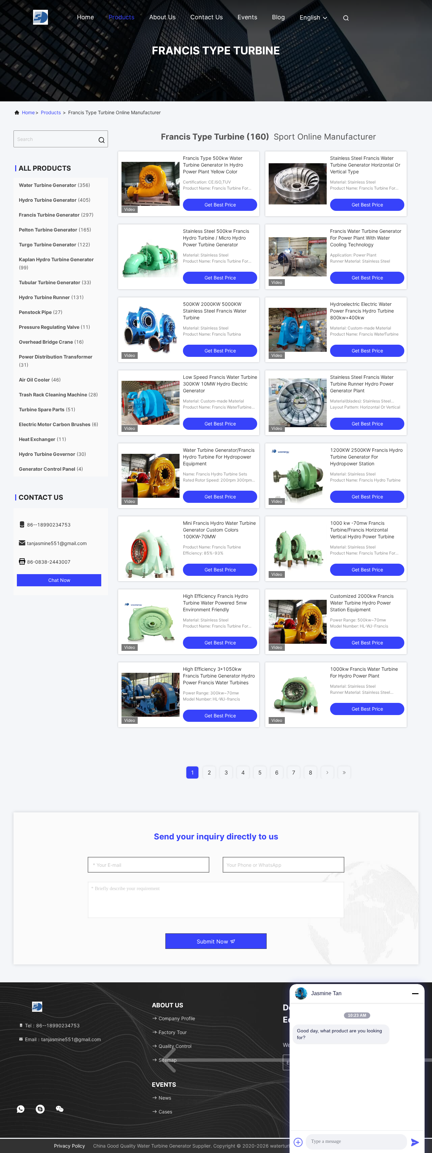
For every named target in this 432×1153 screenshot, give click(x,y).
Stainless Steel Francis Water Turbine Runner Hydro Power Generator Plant (362, 383)
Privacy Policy (69, 1146)
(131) (51, 297)
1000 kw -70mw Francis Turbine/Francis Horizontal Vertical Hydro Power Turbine (362, 529)
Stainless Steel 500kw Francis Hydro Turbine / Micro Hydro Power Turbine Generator (216, 237)
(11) (54, 327)
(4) (51, 469)
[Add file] (298, 1142)
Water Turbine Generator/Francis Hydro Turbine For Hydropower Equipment (218, 456)
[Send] (415, 1142)
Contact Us (206, 17)
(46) (40, 380)
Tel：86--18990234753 (52, 1025)
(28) (58, 394)
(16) (51, 342)
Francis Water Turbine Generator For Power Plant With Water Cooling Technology (365, 237)
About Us (162, 17)
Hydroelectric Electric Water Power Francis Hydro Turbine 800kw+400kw (362, 310)
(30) (52, 454)
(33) (55, 282)
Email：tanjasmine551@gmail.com (62, 1039)
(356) (54, 185)
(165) (55, 229)
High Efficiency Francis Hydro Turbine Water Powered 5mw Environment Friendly (215, 602)
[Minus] (415, 993)
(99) (56, 263)
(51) (47, 409)
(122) (54, 244)
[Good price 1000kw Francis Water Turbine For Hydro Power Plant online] (298, 695)
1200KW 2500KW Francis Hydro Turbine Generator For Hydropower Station (366, 456)
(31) (55, 361)
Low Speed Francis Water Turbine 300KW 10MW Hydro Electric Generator (220, 383)
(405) (54, 200)
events (247, 17)
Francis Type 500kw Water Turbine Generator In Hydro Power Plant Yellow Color (213, 164)
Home (85, 17)
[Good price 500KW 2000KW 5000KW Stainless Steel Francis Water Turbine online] (151, 330)
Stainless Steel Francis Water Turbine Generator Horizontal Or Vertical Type (365, 164)
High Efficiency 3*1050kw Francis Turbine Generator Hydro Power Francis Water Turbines (219, 675)
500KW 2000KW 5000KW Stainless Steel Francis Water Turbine (214, 310)
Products (121, 17)
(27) (40, 312)
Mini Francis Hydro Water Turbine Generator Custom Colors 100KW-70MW (219, 529)
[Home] (40, 17)
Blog (278, 17)
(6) (58, 424)
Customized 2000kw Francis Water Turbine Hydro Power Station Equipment (362, 602)
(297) (56, 215)
